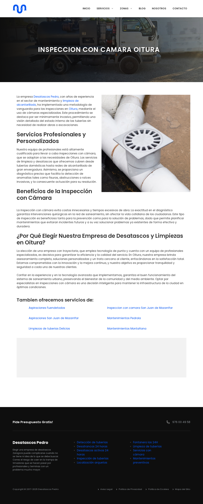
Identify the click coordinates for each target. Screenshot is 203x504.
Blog (142, 8)
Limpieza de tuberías (147, 446)
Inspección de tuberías (92, 458)
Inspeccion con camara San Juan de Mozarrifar (140, 308)
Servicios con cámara (142, 452)
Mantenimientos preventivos (144, 460)
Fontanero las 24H (145, 442)
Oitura (73, 109)
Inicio (86, 8)
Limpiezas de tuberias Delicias (50, 328)
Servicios (103, 8)
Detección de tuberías (92, 442)
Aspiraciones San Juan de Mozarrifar (54, 318)
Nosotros (159, 8)
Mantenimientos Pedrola (124, 318)
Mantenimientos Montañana (127, 328)
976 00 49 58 (181, 422)
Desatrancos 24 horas (92, 446)
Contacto (180, 8)
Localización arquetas (92, 462)
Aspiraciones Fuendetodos (47, 308)
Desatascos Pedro (46, 97)
